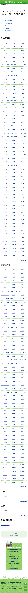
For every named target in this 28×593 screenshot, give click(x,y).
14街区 (22, 61)
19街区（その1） (5, 71)
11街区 (22, 57)
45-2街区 (22, 107)
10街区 (13, 57)
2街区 (22, 43)
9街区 (5, 57)
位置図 (7, 25)
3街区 (14, 46)
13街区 (13, 61)
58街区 (5, 197)
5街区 (22, 50)
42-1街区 (14, 104)
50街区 (22, 176)
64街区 (13, 208)
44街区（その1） (22, 161)
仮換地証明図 (9, 20)
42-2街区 (22, 104)
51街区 (13, 179)
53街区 (22, 183)
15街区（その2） (14, 64)
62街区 (5, 205)
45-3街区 (5, 111)
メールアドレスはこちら (14, 565)
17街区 (13, 68)
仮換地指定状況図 (10, 30)
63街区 (22, 205)
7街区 (14, 53)
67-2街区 (14, 201)
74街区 (13, 230)
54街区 (13, 187)
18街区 (22, 68)
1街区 (5, 43)
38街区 (22, 97)
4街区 (5, 50)
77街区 (22, 233)
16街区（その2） (5, 68)
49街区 (5, 176)
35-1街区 (14, 93)
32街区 (5, 89)
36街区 (5, 97)
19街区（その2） (14, 71)
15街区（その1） (5, 64)
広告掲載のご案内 (13, 535)
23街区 (5, 79)
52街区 (5, 183)
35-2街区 (22, 93)
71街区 (13, 223)
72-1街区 (22, 223)
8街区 (22, 53)
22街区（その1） (14, 75)
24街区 (13, 79)
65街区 (5, 212)
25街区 (22, 79)
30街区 (13, 86)
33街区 (13, 89)
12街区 (5, 61)
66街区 (22, 212)
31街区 (22, 86)
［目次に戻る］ (23, 260)
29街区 (5, 86)
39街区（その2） (14, 100)
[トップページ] (25, 587)
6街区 (5, 53)
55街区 (5, 190)
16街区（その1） (22, 64)
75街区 (5, 233)
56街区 (22, 190)
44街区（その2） (5, 165)
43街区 (5, 161)
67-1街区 (5, 201)
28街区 (22, 82)
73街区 (22, 226)
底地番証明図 (9, 23)
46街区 (5, 169)
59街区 (22, 197)
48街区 (13, 172)
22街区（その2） (22, 75)
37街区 (13, 97)
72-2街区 (5, 226)
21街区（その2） (5, 75)
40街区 (22, 100)
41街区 (5, 104)
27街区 (13, 82)
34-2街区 (5, 93)
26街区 (5, 82)
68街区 (13, 215)
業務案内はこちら (14, 568)
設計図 (7, 28)
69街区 (5, 219)
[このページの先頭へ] (25, 584)
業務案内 (12, 586)
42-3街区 (5, 107)
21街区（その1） (22, 71)
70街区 (22, 219)
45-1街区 (14, 107)
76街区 (13, 233)
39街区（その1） (5, 100)
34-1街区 (22, 89)
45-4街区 (14, 111)
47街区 (22, 169)
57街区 (13, 194)
